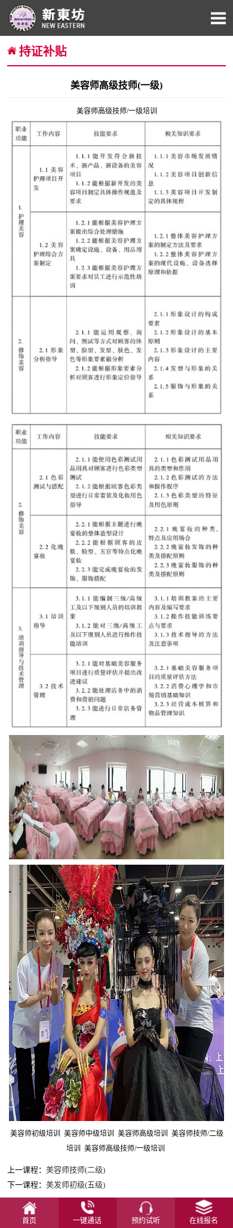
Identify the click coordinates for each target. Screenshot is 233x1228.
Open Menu (218, 18)
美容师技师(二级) (75, 1169)
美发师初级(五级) (75, 1184)
